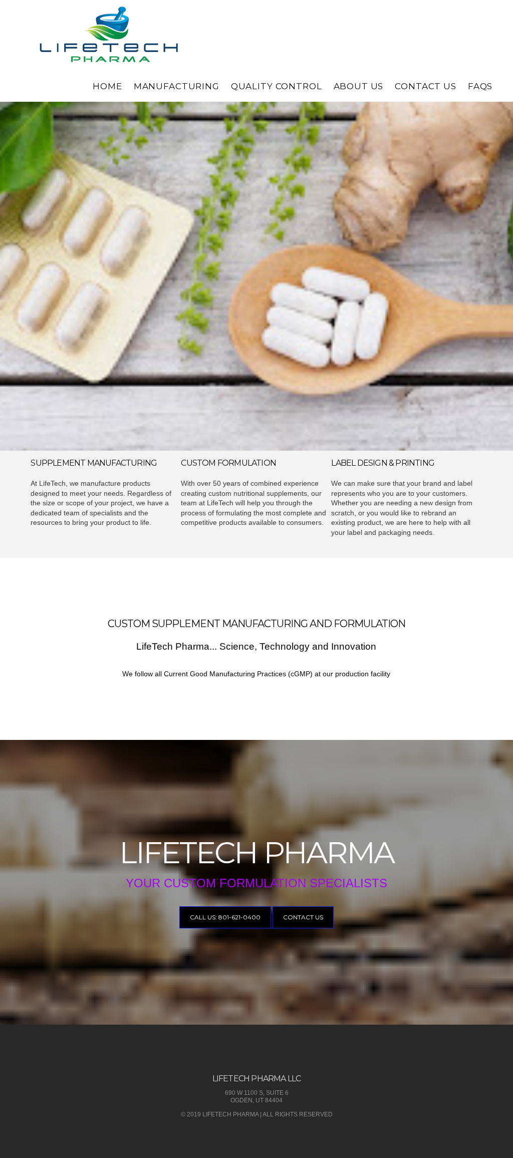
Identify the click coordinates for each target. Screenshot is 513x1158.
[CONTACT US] (303, 926)
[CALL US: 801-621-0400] (225, 926)
